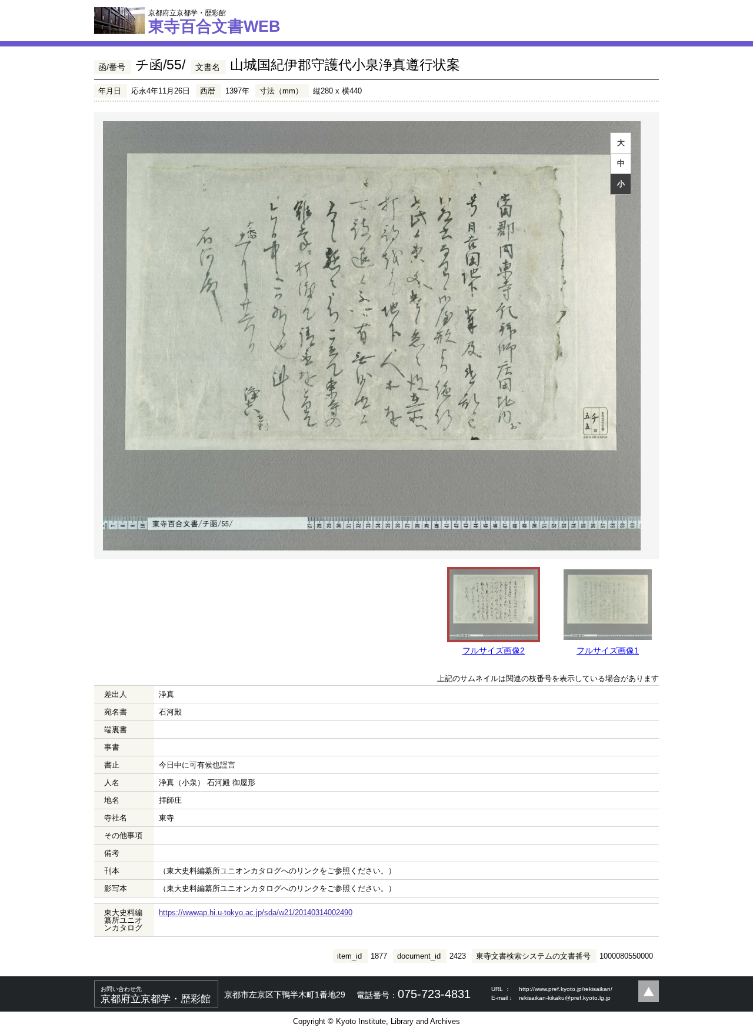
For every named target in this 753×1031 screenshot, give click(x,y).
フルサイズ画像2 (493, 650)
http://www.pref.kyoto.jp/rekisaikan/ (565, 989)
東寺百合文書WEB (214, 22)
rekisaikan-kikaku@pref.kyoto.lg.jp (565, 998)
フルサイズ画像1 (608, 650)
